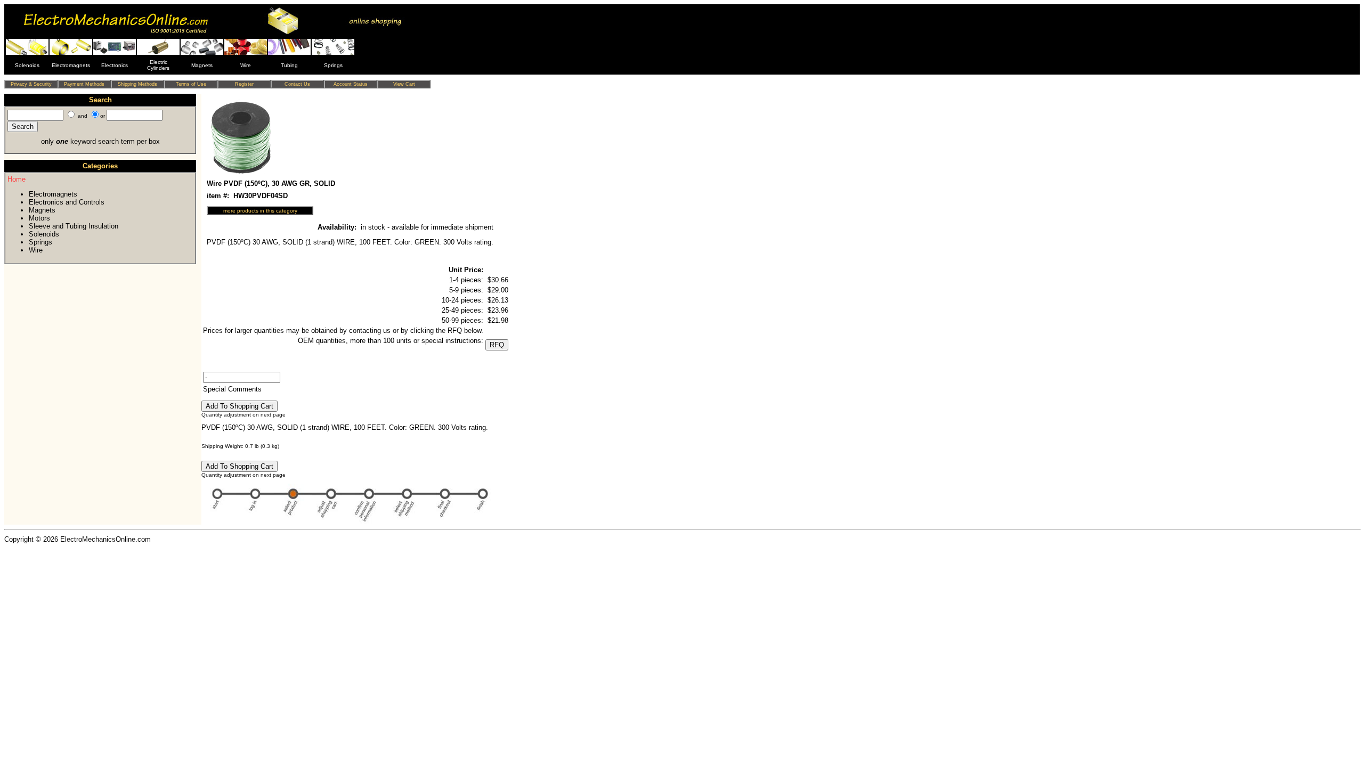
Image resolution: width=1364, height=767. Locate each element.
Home (16, 179)
